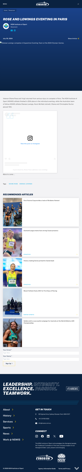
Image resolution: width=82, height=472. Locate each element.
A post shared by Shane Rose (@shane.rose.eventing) (30, 170)
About (6, 409)
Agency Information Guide (47, 468)
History (7, 415)
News (6, 433)
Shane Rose (13, 183)
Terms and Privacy (64, 468)
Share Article (72, 38)
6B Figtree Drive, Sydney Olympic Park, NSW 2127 (54, 414)
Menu (5, 4)
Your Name (7, 356)
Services (8, 421)
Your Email (7, 350)
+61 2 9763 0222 (43, 418)
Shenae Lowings (26, 183)
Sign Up (8, 363)
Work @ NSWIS (11, 439)
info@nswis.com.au (44, 423)
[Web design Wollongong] (76, 468)
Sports (7, 427)
